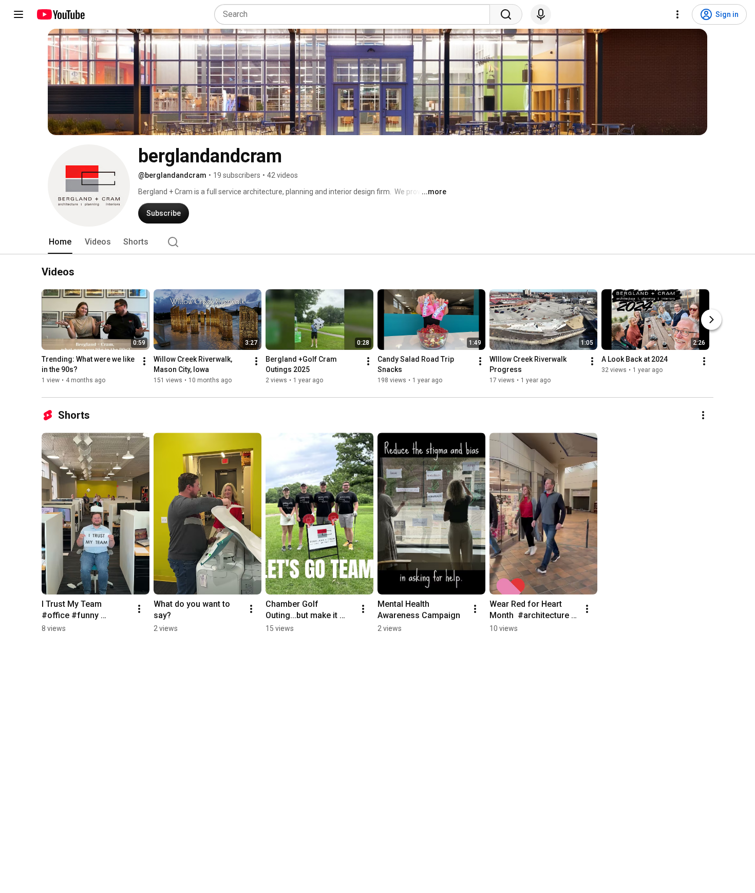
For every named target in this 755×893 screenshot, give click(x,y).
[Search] (505, 14)
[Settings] (677, 14)
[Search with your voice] (541, 14)
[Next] (711, 319)
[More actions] (144, 361)
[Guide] (18, 14)
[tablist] (377, 242)
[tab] (60, 242)
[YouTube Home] (60, 14)
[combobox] (355, 14)
